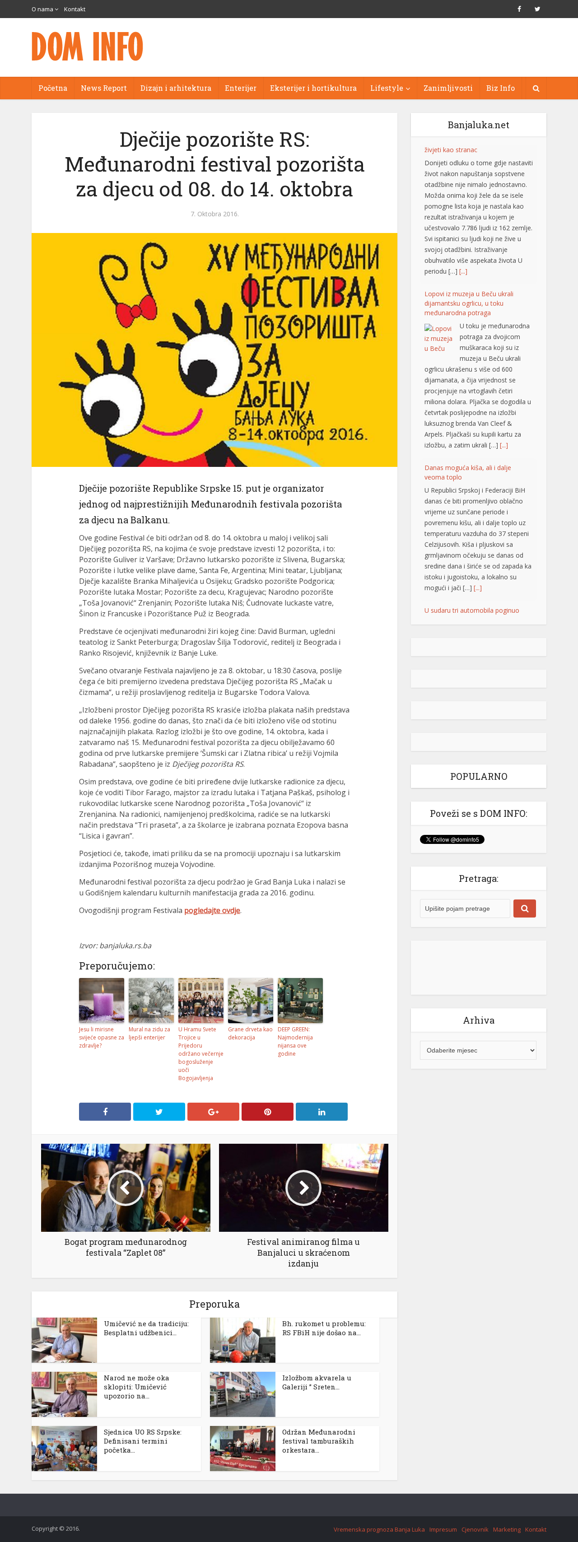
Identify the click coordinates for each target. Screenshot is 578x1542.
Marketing (507, 1529)
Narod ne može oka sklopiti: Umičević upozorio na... (136, 1386)
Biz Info (500, 88)
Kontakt (74, 9)
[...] (504, 306)
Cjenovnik (475, 1529)
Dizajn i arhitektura (175, 88)
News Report (104, 88)
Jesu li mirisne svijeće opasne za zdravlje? (101, 1037)
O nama (42, 9)
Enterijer (240, 88)
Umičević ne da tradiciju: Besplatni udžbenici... (146, 1328)
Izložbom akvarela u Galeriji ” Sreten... (316, 1382)
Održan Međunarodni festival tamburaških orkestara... (318, 1440)
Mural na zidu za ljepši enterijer (149, 1033)
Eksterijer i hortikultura (313, 88)
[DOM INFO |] (88, 46)
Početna (52, 88)
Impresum (443, 1529)
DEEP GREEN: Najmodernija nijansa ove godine (295, 1041)
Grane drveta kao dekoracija (250, 1033)
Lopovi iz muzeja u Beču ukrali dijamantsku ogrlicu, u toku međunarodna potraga (468, 164)
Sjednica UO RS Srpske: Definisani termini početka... (143, 1440)
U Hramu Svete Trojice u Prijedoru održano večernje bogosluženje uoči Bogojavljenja (201, 1053)
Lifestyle (386, 88)
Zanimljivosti (448, 88)
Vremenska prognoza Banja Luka (379, 1529)
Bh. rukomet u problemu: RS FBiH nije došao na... (324, 1328)
